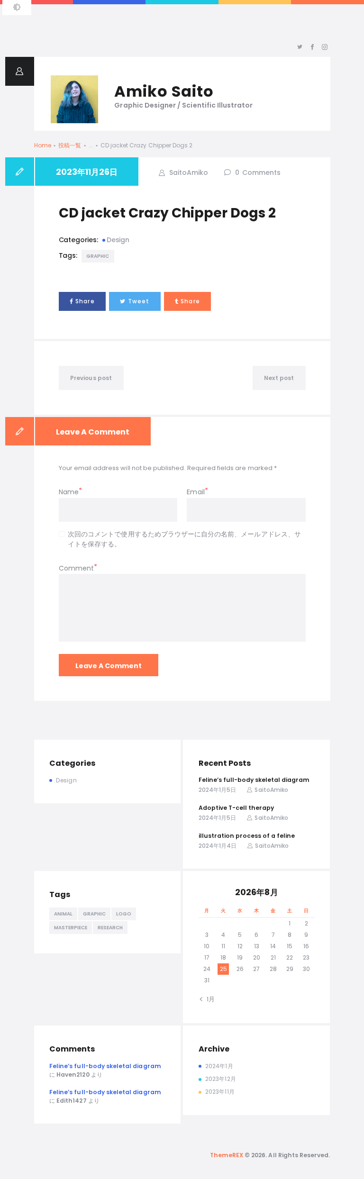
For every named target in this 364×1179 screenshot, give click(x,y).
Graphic (97, 256)
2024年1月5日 (217, 790)
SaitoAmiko (187, 172)
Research (110, 927)
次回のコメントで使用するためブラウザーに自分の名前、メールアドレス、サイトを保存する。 (184, 539)
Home (42, 145)
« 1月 (208, 999)
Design (118, 240)
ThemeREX (226, 1155)
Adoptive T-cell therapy (236, 807)
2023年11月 (219, 1092)
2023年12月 (220, 1079)
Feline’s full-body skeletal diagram (254, 779)
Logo (123, 913)
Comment (76, 568)
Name (69, 492)
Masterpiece (70, 927)
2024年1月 (219, 1066)
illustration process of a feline (247, 835)
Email (195, 492)
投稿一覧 (69, 145)
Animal (63, 913)
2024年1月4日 (218, 846)
